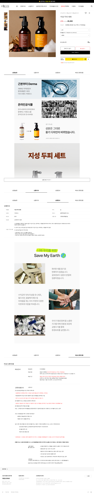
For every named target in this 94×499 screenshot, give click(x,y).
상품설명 (14, 72)
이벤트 (74, 6)
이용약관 (7, 492)
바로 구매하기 (75, 52)
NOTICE (4, 469)
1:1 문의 (88, 476)
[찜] (88, 59)
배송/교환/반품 (79, 72)
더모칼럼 (81, 6)
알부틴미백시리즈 (41, 6)
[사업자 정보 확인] (51, 481)
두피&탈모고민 (54, 6)
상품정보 (57, 72)
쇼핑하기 (31, 6)
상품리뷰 (36, 72)
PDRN (65, 6)
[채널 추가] (85, 59)
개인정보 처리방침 (14, 492)
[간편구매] (74, 59)
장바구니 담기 (67, 48)
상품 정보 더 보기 (46, 179)
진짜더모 (23, 6)
